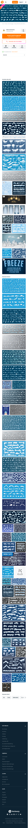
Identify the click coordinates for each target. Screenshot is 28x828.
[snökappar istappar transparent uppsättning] (13, 161)
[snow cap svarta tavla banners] (19, 241)
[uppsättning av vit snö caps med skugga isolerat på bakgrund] (10, 697)
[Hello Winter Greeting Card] (5, 452)
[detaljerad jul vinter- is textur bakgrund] (7, 187)
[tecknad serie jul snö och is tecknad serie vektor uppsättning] (13, 501)
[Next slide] (22, 822)
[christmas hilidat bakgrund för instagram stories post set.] (13, 223)
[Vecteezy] (2, 2)
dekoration (15, 822)
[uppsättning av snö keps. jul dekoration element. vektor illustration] (9, 201)
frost (9, 822)
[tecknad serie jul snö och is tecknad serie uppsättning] (7, 418)
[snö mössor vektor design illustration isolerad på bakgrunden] (7, 233)
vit (4, 822)
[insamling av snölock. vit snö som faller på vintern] (9, 251)
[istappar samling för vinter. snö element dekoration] (13, 146)
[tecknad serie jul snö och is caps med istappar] (13, 127)
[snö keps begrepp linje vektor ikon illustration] (8, 656)
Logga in (21, 2)
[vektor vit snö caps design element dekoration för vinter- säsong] (7, 768)
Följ (23, 31)
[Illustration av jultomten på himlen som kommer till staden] (13, 264)
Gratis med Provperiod (14, 36)
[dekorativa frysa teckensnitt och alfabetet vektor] (13, 299)
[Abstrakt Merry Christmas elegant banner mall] (13, 213)
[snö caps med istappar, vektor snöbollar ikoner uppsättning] (8, 241)
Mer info (5, 54)
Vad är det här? (15, 51)
